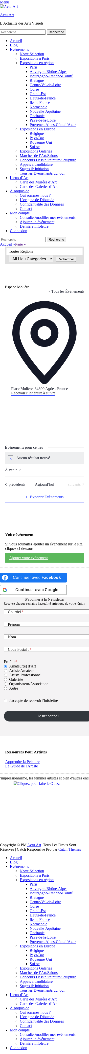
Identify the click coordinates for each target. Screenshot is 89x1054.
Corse (34, 89)
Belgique (37, 133)
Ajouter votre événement (28, 558)
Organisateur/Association (28, 684)
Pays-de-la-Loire (43, 120)
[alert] (44, 458)
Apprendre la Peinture (22, 762)
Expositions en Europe (37, 129)
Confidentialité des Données (42, 204)
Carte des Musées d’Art (38, 182)
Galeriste (16, 679)
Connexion (18, 231)
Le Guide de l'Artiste (21, 766)
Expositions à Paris (34, 58)
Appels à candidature (36, 164)
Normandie (38, 107)
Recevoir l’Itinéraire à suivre (33, 393)
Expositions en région (37, 63)
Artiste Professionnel (25, 675)
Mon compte (20, 213)
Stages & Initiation (34, 169)
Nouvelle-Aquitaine (45, 111)
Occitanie (37, 116)
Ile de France (40, 102)
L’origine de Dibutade (37, 200)
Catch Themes (69, 849)
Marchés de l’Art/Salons (39, 155)
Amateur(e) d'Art (22, 666)
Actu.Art (7, 15)
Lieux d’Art (19, 178)
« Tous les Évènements (66, 291)
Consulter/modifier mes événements (47, 217)
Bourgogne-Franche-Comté (51, 76)
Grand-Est (38, 94)
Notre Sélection (32, 54)
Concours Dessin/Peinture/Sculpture (48, 160)
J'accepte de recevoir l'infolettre (33, 700)
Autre (13, 688)
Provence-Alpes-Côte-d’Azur (53, 125)
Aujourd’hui (44, 484)
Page (20, 244)
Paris (33, 67)
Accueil (16, 41)
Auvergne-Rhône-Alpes (48, 71)
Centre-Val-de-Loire (45, 85)
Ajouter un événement (37, 222)
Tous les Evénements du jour (42, 173)
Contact (26, 209)
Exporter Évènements (47, 497)
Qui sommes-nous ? (35, 195)
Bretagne (37, 80)
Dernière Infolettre (34, 226)
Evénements (19, 49)
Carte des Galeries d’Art (39, 186)
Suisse (35, 147)
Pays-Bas (37, 138)
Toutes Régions (21, 251)
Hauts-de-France (43, 98)
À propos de (19, 191)
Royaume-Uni (41, 142)
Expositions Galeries (36, 151)
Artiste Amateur (21, 670)
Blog (14, 45)
